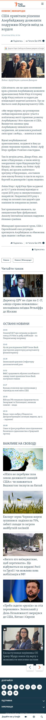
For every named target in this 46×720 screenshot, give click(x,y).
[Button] (17, 41)
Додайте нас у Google (11, 717)
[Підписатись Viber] (33, 687)
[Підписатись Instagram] (27, 687)
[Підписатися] (15, 693)
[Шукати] (42, 717)
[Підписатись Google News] (9, 687)
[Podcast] (9, 693)
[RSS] (4, 693)
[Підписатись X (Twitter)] (15, 687)
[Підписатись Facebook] (4, 687)
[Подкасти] (34, 717)
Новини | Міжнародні (13, 11)
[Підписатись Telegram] (39, 687)
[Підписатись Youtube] (21, 687)
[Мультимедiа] (26, 717)
